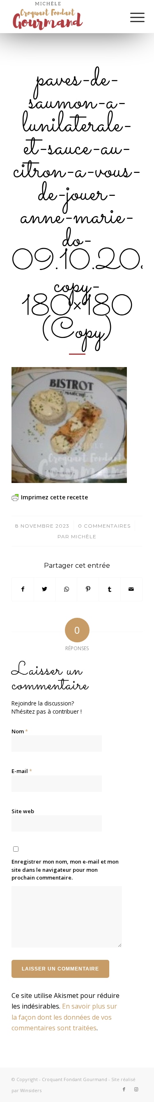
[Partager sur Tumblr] (109, 589)
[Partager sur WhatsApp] (66, 589)
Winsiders (30, 1090)
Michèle (84, 536)
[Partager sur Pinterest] (88, 589)
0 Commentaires (104, 526)
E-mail (21, 771)
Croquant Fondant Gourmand (74, 1079)
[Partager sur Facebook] (23, 589)
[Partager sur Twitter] (44, 589)
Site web (22, 811)
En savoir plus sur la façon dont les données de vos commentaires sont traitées (64, 1017)
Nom (19, 731)
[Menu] (131, 17)
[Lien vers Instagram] (136, 1089)
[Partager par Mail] (131, 589)
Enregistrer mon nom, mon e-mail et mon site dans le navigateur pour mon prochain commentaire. (65, 869)
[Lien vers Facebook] (124, 1089)
